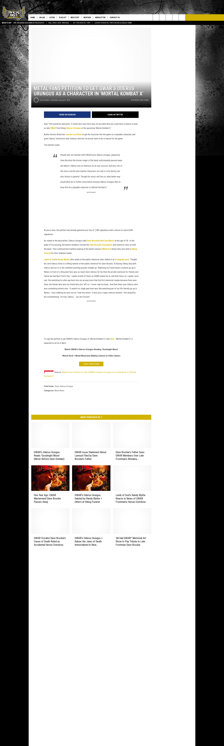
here (112, 339)
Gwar (57, 386)
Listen (52, 17)
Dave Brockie (93, 240)
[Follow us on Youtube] (182, 17)
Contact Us (115, 17)
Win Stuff (75, 17)
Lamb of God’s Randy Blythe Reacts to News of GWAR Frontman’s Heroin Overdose (131, 498)
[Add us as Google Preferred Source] (162, 17)
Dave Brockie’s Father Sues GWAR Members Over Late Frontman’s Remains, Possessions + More (130, 456)
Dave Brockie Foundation (101, 244)
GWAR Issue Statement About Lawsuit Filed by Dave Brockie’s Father (90, 455)
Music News (59, 391)
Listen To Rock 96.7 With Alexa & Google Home (113, 23)
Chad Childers (44, 100)
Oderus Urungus (73, 128)
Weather (87, 17)
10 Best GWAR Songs (91, 364)
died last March (107, 240)
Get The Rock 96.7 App (82, 23)
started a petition (74, 134)
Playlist (62, 17)
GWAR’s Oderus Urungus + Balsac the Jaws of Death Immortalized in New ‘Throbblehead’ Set (89, 541)
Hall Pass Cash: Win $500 (58, 23)
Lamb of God (50, 259)
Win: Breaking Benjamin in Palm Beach (28, 23)
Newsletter (100, 17)
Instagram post (122, 259)
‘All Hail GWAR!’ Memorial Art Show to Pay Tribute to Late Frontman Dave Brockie (131, 541)
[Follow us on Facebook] (169, 17)
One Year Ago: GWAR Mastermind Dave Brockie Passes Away (47, 498)
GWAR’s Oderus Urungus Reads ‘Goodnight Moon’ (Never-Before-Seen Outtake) (49, 455)
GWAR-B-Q (106, 249)
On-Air (42, 17)
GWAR (53, 128)
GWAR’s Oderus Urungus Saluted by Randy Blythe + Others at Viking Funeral (88, 498)
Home (32, 17)
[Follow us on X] (175, 17)
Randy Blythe (63, 259)
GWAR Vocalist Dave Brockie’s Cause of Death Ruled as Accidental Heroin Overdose (50, 541)
